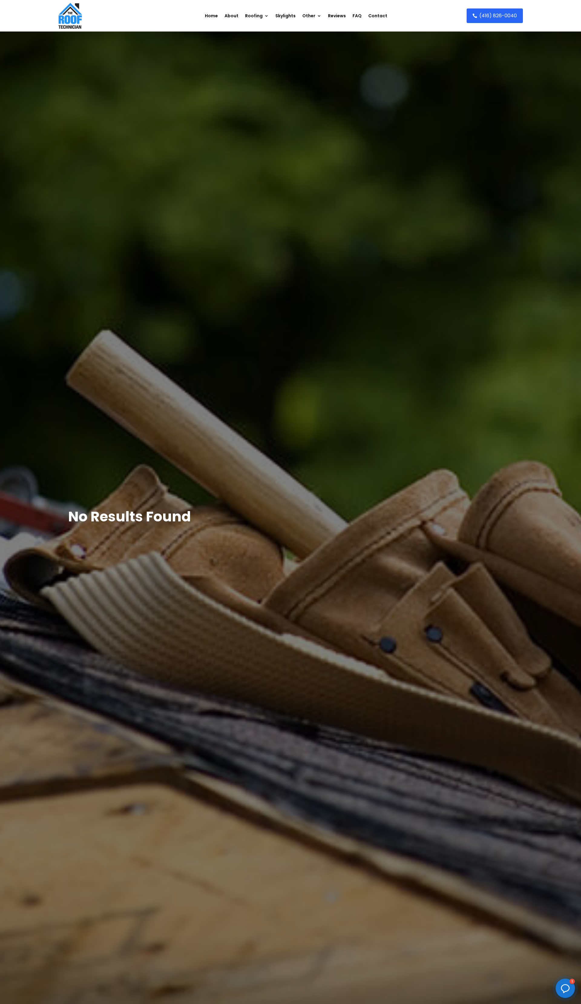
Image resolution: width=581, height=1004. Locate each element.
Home (211, 16)
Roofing (254, 16)
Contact (377, 16)
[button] (565, 988)
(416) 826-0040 (498, 15)
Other (308, 16)
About (231, 16)
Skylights (285, 16)
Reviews (337, 16)
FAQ (357, 16)
